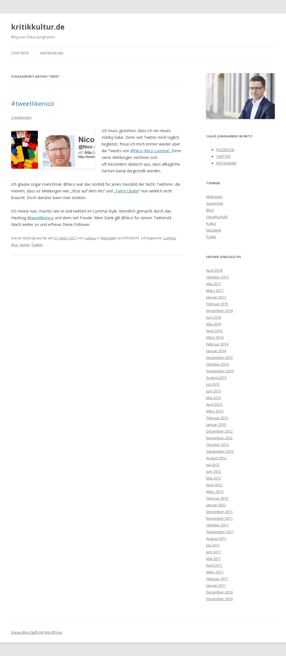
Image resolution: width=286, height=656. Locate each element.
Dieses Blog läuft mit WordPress (36, 632)
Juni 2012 (213, 471)
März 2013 (214, 411)
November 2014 (219, 310)
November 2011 (219, 518)
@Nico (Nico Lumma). (150, 150)
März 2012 (214, 491)
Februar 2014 (217, 344)
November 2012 (219, 437)
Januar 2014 (216, 350)
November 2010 (219, 598)
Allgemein (214, 196)
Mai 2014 (213, 323)
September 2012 (220, 451)
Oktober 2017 (217, 277)
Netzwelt (108, 237)
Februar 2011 (217, 578)
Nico (14, 244)
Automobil (214, 203)
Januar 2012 (216, 504)
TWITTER (223, 156)
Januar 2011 (216, 585)
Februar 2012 (217, 498)
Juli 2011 (213, 545)
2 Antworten (21, 117)
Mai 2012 (213, 478)
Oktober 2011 (217, 525)
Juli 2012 (213, 464)
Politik (211, 236)
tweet (25, 244)
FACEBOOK (225, 149)
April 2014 (214, 330)
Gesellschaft (217, 216)
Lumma (169, 237)
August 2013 (216, 377)
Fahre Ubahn (127, 191)
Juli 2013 (213, 384)
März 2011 (214, 571)
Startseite (20, 53)
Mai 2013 (213, 397)
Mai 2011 (213, 558)
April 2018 (214, 270)
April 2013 (214, 404)
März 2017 (214, 290)
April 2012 (214, 484)
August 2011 (216, 538)
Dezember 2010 (219, 592)
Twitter (37, 244)
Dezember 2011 (219, 511)
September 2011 (220, 531)
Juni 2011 (213, 551)
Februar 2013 (217, 417)
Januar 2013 (216, 424)
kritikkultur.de (38, 27)
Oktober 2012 (217, 444)
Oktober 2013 (217, 364)
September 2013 (220, 370)
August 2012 (216, 458)
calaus (90, 237)
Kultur (211, 223)
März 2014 (214, 337)
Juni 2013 (213, 390)
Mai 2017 (213, 283)
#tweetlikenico (32, 103)
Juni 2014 (213, 317)
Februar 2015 (217, 303)
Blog (209, 210)
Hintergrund (51, 53)
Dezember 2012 (219, 431)
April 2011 (214, 565)
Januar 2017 (216, 297)
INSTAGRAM (226, 163)
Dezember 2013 (219, 357)
